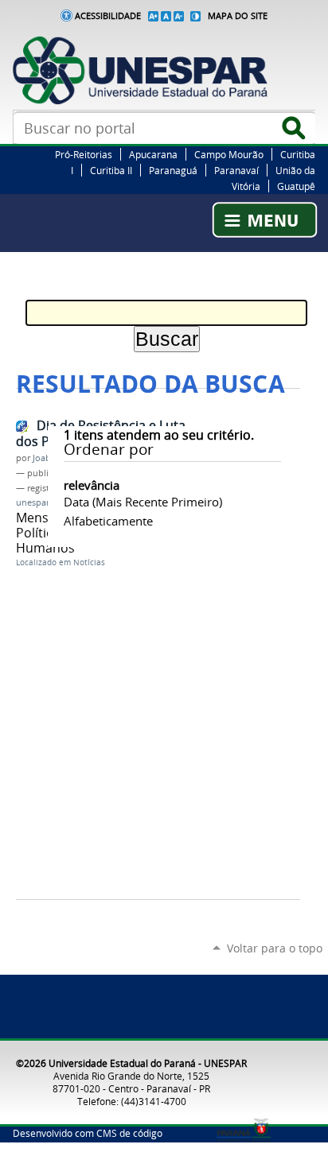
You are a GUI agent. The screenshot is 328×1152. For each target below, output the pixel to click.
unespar (32, 502)
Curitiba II (111, 170)
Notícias (89, 562)
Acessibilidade (108, 15)
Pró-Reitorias (83, 154)
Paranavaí (236, 170)
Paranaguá (173, 170)
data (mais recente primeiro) (143, 502)
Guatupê (296, 186)
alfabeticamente (108, 521)
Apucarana (153, 154)
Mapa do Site (237, 15)
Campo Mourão (229, 154)
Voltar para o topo (274, 948)
